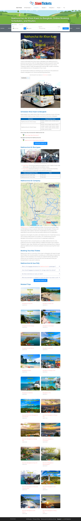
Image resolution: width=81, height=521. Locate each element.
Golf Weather (67, 519)
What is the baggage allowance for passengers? (39, 266)
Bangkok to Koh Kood (48, 325)
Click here (45, 74)
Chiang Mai (51, 7)
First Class (25, 168)
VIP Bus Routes (27, 7)
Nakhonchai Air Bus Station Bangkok (34, 140)
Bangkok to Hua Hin (27, 303)
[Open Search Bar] (64, 7)
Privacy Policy (36, 519)
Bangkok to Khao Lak (48, 303)
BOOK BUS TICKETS (40, 143)
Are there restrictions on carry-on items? (32, 274)
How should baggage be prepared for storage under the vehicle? (39, 270)
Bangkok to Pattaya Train (49, 370)
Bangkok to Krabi (26, 370)
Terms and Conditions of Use (48, 519)
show (28, 77)
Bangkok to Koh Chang (28, 325)
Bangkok (44, 7)
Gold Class (25, 165)
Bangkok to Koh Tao (48, 348)
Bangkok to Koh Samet (28, 348)
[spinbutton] (60, 28)
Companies (36, 7)
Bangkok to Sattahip (27, 392)
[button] (61, 27)
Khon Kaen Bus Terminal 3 (32, 135)
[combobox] (18, 28)
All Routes (29, 519)
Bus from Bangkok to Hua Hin (29, 462)
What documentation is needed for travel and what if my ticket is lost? (40, 277)
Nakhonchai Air (25, 227)
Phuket (58, 7)
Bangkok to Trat (47, 392)
